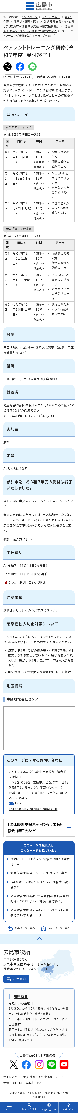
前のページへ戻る (25, 928)
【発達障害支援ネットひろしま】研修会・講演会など (35, 828)
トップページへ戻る (59, 928)
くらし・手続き (51, 17)
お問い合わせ (48, 1110)
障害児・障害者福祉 (26, 21)
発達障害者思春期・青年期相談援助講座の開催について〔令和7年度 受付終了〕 (39, 899)
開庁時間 (21, 996)
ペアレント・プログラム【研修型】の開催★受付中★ (40, 862)
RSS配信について (32, 1082)
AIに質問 (68, 1109)
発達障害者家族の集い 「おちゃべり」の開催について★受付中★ (39, 913)
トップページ (30, 17)
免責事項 (9, 1082)
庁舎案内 (19, 979)
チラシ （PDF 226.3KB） (27, 582)
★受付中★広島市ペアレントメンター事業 (39, 873)
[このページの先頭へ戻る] (39, 939)
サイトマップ (11, 1077)
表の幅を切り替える (19, 127)
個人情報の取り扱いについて (43, 1077)
